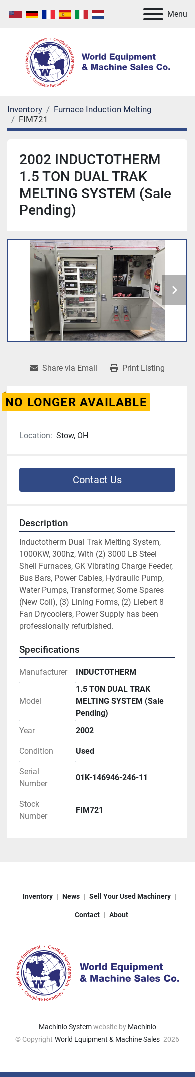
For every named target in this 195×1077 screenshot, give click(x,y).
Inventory (38, 896)
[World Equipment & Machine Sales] (98, 972)
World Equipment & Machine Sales (108, 1039)
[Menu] (154, 14)
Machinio (142, 1027)
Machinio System (65, 1027)
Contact (87, 915)
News (71, 896)
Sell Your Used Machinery (130, 896)
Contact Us (97, 480)
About (119, 915)
